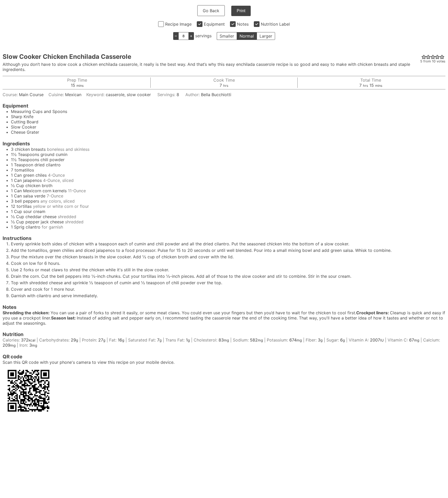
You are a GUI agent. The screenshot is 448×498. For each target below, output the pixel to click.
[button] (424, 56)
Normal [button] (247, 36)
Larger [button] (266, 36)
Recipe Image (178, 24)
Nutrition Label (275, 24)
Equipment (214, 24)
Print (241, 11)
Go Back (211, 10)
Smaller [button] (227, 36)
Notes (243, 24)
